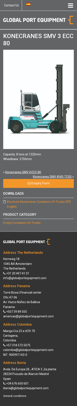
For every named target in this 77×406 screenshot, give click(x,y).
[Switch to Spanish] (28, 4)
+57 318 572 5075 (18, 345)
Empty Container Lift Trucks (22, 222)
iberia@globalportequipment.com (26, 388)
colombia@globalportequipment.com (28, 350)
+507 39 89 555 (16, 311)
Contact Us (11, 5)
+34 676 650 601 (17, 383)
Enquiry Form (40, 183)
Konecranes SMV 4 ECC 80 (23, 172)
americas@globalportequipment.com (28, 316)
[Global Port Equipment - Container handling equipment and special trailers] (38, 19)
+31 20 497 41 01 (17, 273)
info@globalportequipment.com (24, 278)
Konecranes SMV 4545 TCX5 (52, 176)
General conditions (14, 396)
